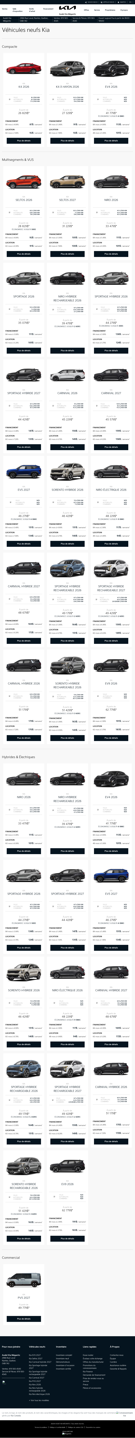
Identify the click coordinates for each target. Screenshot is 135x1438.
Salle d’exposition (18, 10)
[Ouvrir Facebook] (4, 1382)
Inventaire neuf (62, 1359)
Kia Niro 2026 (35, 1385)
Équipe (113, 1359)
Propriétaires (110, 10)
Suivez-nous (92, 2)
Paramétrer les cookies (93, 1427)
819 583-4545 (15, 1369)
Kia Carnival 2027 (36, 1378)
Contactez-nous (116, 1355)
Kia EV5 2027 (35, 1355)
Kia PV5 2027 (35, 1381)
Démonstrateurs (63, 1362)
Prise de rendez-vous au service (93, 1379)
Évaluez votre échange (92, 1359)
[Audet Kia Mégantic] (67, 10)
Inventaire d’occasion (65, 1365)
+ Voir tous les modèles (39, 1400)
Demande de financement (94, 1375)
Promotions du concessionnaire (90, 1366)
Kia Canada (16, 1416)
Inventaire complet (64, 1355)
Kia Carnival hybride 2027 (40, 1362)
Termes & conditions (41, 1427)
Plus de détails (23, 141)
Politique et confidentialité (57, 1427)
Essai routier (88, 1355)
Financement (48, 9)
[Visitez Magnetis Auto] (67, 1434)
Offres (86, 10)
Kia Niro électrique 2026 (39, 1394)
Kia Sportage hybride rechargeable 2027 (38, 1373)
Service (97, 10)
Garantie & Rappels (118, 1369)
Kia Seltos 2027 (35, 1359)
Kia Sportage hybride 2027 (38, 1366)
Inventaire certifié (63, 1369)
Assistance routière (118, 1365)
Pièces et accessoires (92, 1388)
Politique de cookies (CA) (75, 1427)
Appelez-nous (108, 2)
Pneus (85, 1385)
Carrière (113, 1362)
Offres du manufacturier (93, 1362)
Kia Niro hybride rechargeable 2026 (37, 1389)
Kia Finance (88, 1372)
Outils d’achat (32, 10)
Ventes (4, 9)
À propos (124, 10)
